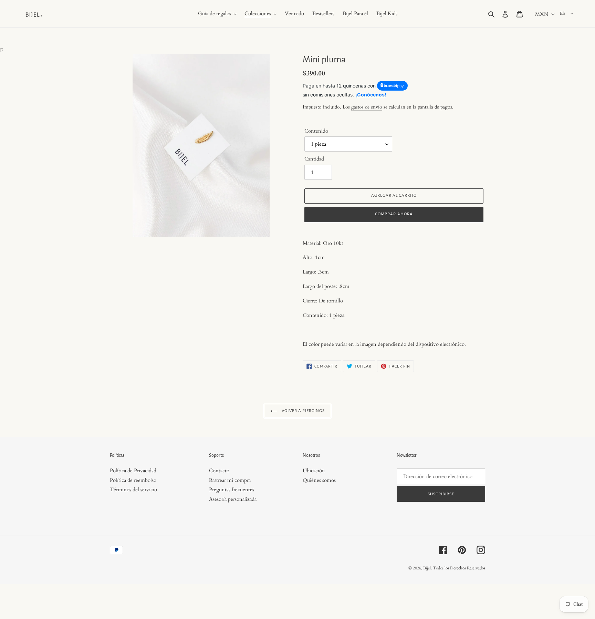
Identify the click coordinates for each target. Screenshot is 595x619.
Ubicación (314, 470)
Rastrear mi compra (230, 480)
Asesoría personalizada (233, 499)
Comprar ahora (394, 214)
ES (562, 13)
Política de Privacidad (133, 470)
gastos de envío (366, 107)
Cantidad (314, 158)
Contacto (219, 470)
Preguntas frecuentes (231, 489)
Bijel (427, 568)
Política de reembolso (133, 480)
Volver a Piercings (303, 411)
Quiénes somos (319, 480)
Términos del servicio (133, 489)
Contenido (316, 130)
